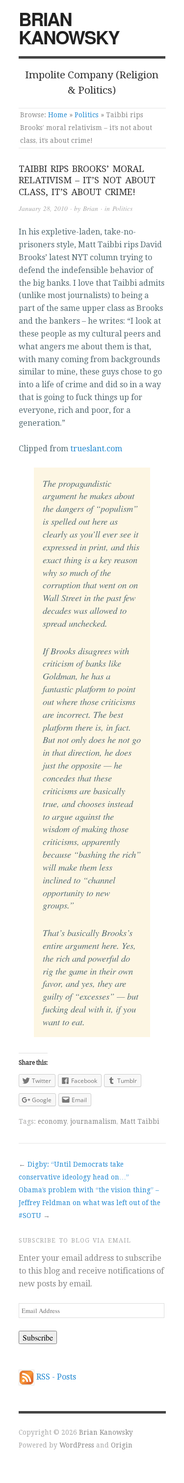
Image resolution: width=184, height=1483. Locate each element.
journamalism (93, 1121)
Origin (121, 1445)
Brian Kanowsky (69, 27)
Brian (90, 208)
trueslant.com (96, 448)
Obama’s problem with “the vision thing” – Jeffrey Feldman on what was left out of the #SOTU (89, 1202)
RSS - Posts (56, 1377)
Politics (87, 115)
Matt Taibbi (139, 1121)
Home (57, 115)
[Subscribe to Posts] (26, 1377)
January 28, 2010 (43, 208)
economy (52, 1121)
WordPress (76, 1445)
